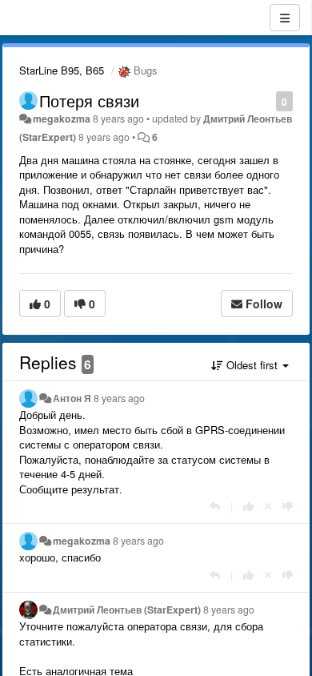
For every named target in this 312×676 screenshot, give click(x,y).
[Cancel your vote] (268, 505)
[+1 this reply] (248, 505)
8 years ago (119, 398)
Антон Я (72, 398)
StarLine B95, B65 (61, 70)
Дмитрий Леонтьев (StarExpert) (127, 609)
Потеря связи (89, 100)
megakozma (61, 118)
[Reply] (215, 505)
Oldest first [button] (252, 364)
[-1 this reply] (287, 505)
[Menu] (285, 17)
